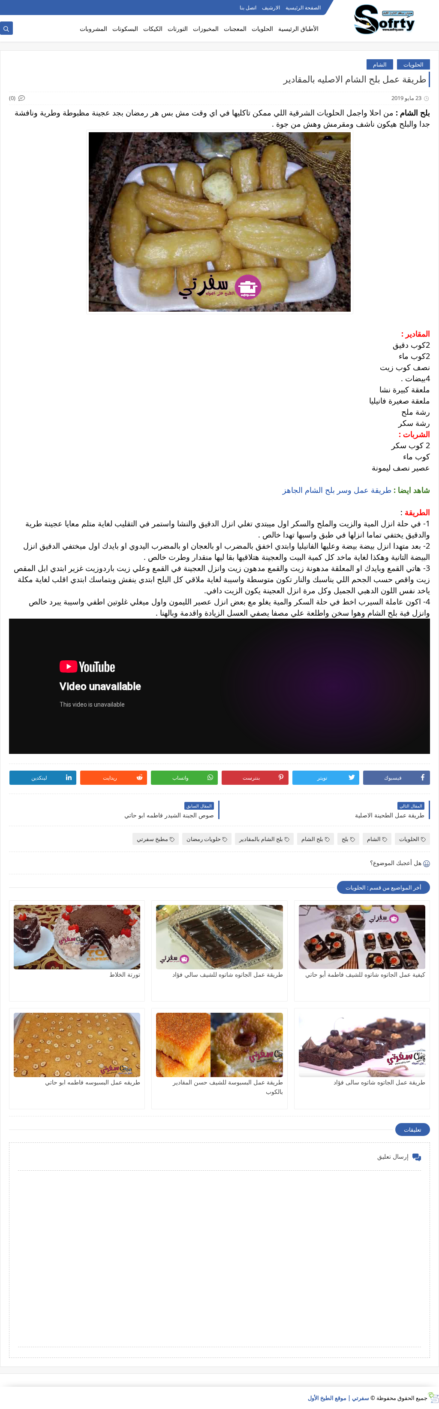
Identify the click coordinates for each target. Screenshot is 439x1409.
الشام (380, 64)
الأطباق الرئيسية (298, 28)
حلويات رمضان (203, 839)
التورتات (178, 28)
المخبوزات (206, 28)
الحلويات (262, 28)
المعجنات (235, 28)
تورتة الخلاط (124, 974)
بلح (345, 839)
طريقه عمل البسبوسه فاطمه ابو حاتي (92, 1082)
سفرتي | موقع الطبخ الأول (338, 1398)
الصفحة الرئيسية (303, 7)
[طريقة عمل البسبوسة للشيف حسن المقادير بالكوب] (219, 1045)
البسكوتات (125, 28)
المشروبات (93, 28)
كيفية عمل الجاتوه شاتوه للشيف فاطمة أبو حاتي (365, 974)
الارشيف (271, 7)
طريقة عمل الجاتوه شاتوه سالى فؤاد (379, 1082)
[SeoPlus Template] (433, 1397)
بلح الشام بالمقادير (261, 839)
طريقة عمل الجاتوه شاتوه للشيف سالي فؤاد (227, 974)
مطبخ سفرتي (152, 839)
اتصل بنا (248, 7)
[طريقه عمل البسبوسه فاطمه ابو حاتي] (77, 1045)
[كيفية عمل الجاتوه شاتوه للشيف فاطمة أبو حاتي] (362, 937)
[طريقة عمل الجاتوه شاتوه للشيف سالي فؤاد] (219, 937)
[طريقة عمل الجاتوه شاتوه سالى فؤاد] (362, 1045)
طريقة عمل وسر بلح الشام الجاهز (337, 490)
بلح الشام (312, 839)
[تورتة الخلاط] (77, 937)
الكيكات (152, 28)
